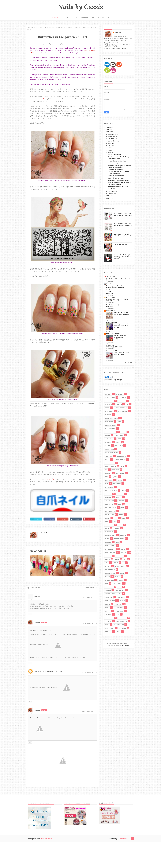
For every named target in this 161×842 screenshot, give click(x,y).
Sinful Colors (110, 601)
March (110, 189)
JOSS (106, 521)
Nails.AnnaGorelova (113, 284)
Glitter (118, 497)
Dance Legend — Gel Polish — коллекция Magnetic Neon (115, 286)
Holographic (109, 514)
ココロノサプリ (111, 345)
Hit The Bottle (110, 511)
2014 (108, 132)
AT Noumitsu (109, 401)
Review (107, 576)
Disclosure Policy (97, 18)
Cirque (118, 442)
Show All (128, 362)
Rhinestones (109, 580)
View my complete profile (115, 48)
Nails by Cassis (80, 7)
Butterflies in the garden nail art (119, 180)
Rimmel (121, 580)
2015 (108, 129)
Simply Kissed (120, 590)
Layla (107, 528)
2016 (108, 127)
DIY (106, 470)
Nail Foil (108, 556)
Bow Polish (109, 421)
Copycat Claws (111, 311)
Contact (84, 18)
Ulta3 (107, 625)
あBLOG (108, 291)
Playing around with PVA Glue (118, 187)
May (109, 150)
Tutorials (74, 18)
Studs (107, 607)
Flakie (124, 490)
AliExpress (123, 397)
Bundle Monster (110, 425)
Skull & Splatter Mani (121, 244)
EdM (106, 477)
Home (55, 18)
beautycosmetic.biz (121, 408)
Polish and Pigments (113, 334)
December (111, 134)
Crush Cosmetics (120, 459)
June (109, 148)
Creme (107, 459)
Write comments (91, 588)
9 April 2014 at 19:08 (88, 623)
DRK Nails (108, 473)
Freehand (120, 494)
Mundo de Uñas (110, 552)
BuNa (119, 421)
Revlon (117, 576)
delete (95, 597)
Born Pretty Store (111, 418)
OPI (125, 559)
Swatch (107, 611)
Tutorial (108, 621)
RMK (106, 583)
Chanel (123, 432)
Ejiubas (115, 477)
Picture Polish (120, 566)
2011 (108, 198)
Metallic (108, 542)
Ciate (119, 439)
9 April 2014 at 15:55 (88, 597)
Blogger (125, 645)
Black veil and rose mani (116, 178)
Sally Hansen (117, 583)
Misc (117, 542)
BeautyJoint (109, 411)
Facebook (51, 519)
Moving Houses (110, 545)
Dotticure (115, 470)
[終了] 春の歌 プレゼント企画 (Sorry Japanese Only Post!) (123, 214)
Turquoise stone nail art (116, 176)
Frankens (108, 494)
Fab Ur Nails (109, 487)
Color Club (119, 446)
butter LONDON (110, 428)
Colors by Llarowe (111, 452)
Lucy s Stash (110, 297)
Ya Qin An (108, 632)
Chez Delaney (119, 435)
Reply (30, 614)
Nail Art (124, 552)
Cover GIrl (108, 456)
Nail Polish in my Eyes (113, 305)
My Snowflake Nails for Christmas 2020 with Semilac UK (117, 300)
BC (127, 404)
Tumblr (77, 519)
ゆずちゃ (37, 596)
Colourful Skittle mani (115, 169)
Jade (116, 518)
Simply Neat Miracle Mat (113, 594)
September (112, 141)
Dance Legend (109, 463)
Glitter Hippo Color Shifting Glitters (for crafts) (120, 337)
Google (64, 519)
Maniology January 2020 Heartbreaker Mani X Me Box (121, 314)
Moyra (123, 549)
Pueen (122, 573)
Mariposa (123, 535)
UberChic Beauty (121, 621)
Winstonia (122, 628)
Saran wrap (109, 587)
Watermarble (109, 628)
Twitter (38, 519)
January (111, 193)
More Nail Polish (111, 322)
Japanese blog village (113, 379)
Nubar (117, 559)
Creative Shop (121, 456)
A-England (119, 394)
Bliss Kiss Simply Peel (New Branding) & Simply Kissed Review (123, 257)
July (109, 145)
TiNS (117, 614)
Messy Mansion (119, 539)
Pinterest (90, 519)
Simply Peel (109, 597)
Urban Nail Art (119, 625)
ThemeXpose (122, 839)
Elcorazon (109, 480)
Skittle (122, 601)
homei (121, 514)
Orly (107, 563)
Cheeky (107, 435)
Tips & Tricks (109, 618)
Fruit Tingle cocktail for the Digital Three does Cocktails (121, 325)
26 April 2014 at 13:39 (87, 672)
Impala (107, 518)
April (110, 152)
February (111, 191)
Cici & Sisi (108, 442)
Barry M (119, 404)
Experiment (117, 483)
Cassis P (44, 533)
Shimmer (108, 590)
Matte (107, 539)
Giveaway (108, 497)
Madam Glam (109, 532)
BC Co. (107, 408)
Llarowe (116, 528)
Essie (106, 483)
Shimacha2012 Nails (113, 351)
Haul (119, 504)
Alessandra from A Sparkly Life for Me (48, 671)
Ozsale (115, 563)
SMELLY (107, 604)
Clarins (107, 446)
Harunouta (109, 504)
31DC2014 (108, 394)
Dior (122, 466)
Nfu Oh (107, 559)
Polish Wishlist (110, 573)
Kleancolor (109, 525)
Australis (108, 404)
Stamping (118, 604)
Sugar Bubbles (118, 607)
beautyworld (122, 411)
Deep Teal (109, 293)
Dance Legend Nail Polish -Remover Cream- (121, 353)
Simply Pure (121, 597)
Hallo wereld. (110, 307)
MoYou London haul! (114, 154)
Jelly (123, 518)
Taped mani (119, 611)
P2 (123, 563)
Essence (120, 480)
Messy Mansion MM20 (38, 99)
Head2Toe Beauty (110, 508)
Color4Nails (109, 449)
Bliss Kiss (108, 415)
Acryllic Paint (110, 397)
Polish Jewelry (110, 570)
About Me (64, 18)
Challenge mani (110, 432)
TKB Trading (122, 618)
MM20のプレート (51, 479)
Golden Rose (109, 501)
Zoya (118, 632)
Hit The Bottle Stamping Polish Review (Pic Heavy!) (122, 235)
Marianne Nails (110, 535)
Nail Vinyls (119, 556)
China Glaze (109, 439)
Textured (108, 614)
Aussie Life (122, 401)
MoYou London (110, 549)
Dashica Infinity (110, 466)
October (111, 139)
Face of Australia (111, 490)
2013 (108, 196)
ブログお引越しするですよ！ (114, 347)
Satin (119, 587)
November (112, 136)
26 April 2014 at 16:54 (87, 711)
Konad (120, 525)
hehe (122, 508)
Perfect (107, 566)
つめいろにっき (111, 276)
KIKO (114, 521)
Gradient (121, 501)
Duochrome (120, 473)
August (110, 143)
